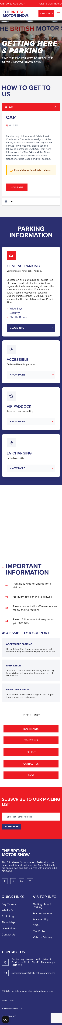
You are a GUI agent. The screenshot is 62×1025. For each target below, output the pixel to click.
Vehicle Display (42, 937)
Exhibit (31, 752)
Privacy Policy (9, 1000)
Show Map (8, 922)
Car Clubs (39, 931)
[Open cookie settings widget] (5, 1019)
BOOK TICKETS (46, 13)
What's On (31, 740)
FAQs (31, 775)
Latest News (9, 928)
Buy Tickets (31, 728)
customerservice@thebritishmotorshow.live (33, 973)
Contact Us (31, 763)
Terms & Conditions (12, 1008)
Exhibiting (8, 916)
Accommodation (43, 913)
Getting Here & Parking (42, 905)
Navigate (17, 187)
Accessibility (40, 919)
